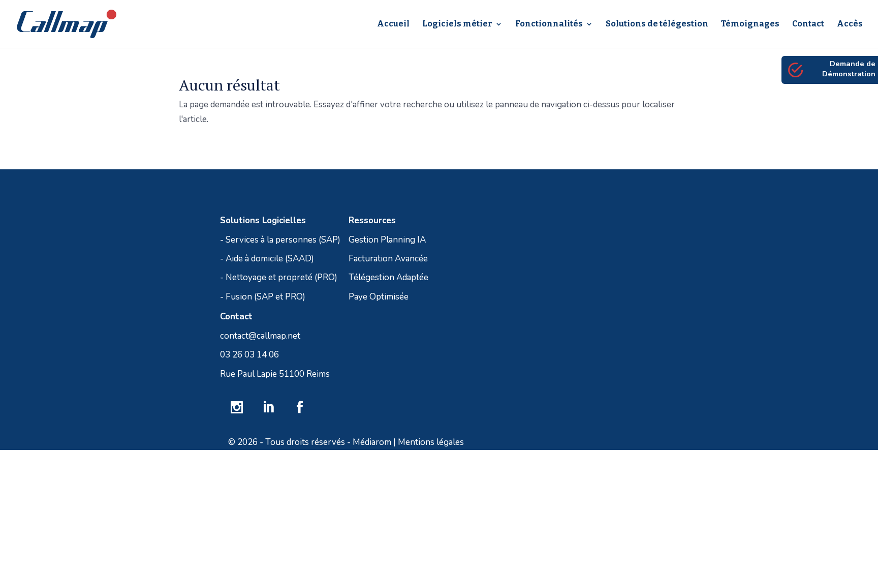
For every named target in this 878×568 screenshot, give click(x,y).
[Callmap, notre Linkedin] (268, 408)
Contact (808, 24)
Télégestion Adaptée (388, 277)
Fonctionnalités (549, 24)
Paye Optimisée (379, 297)
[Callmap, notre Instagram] (237, 408)
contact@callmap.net (260, 336)
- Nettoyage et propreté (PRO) (278, 277)
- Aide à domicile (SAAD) (267, 258)
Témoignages (750, 24)
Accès (850, 24)
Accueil (393, 24)
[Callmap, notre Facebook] (300, 408)
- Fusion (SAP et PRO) (262, 297)
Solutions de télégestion (657, 24)
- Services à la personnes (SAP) (280, 240)
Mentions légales (431, 442)
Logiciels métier (457, 24)
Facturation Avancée (388, 258)
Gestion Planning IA (387, 240)
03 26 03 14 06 (249, 355)
